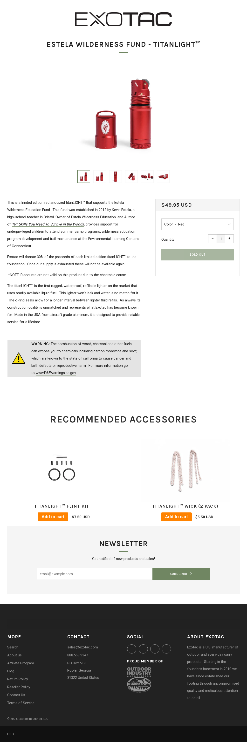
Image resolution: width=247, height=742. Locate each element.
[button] (83, 176)
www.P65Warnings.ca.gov (56, 373)
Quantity (167, 239)
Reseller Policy (18, 687)
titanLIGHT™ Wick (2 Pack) (185, 506)
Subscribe (179, 574)
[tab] (83, 176)
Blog (10, 671)
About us (14, 655)
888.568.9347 (77, 655)
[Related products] (61, 470)
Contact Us (16, 695)
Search (12, 647)
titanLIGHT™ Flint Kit (61, 506)
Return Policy (17, 679)
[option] (123, 113)
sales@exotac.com (82, 647)
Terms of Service (20, 703)
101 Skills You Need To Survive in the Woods (48, 224)
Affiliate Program (20, 663)
